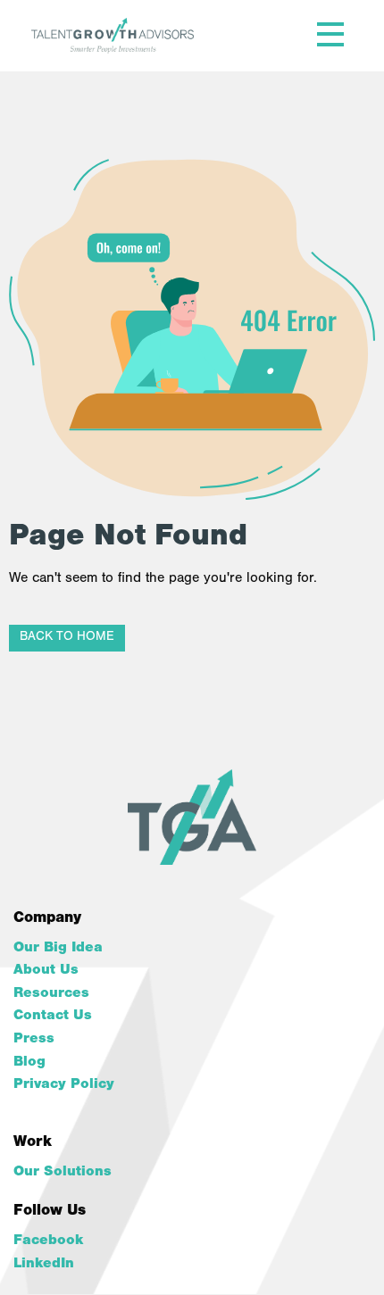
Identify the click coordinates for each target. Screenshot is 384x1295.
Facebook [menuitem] (48, 1241)
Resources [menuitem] (51, 994)
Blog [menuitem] (29, 1063)
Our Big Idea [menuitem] (58, 949)
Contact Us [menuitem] (52, 1016)
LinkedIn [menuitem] (43, 1265)
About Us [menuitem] (46, 971)
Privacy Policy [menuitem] (63, 1085)
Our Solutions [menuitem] (62, 1173)
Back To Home (67, 637)
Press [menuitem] (33, 1040)
